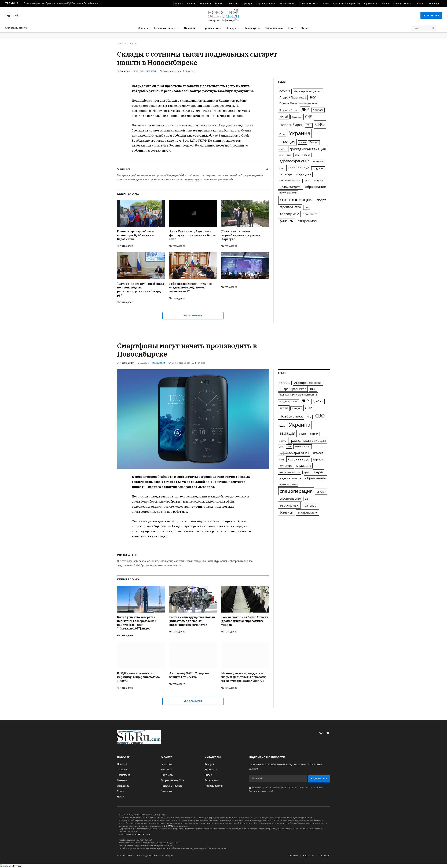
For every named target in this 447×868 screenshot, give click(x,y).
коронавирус (298, 168)
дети (281, 155)
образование (315, 187)
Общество (233, 3)
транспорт (310, 214)
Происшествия (212, 28)
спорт (321, 200)
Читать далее (125, 246)
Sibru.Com (125, 71)
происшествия (288, 192)
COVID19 (284, 91)
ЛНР (308, 116)
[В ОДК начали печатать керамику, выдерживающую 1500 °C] (141, 655)
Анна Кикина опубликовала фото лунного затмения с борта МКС (192, 235)
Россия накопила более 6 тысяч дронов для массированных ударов (244, 621)
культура (286, 174)
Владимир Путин (288, 110)
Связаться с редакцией (261, 791)
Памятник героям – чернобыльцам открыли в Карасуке (240, 235)
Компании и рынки (309, 3)
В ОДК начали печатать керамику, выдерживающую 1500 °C (138, 677)
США (282, 134)
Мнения (219, 3)
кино (281, 168)
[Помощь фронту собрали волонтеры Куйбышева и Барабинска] (141, 213)
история (318, 161)
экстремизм (307, 221)
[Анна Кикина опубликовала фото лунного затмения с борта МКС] (193, 213)
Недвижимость (287, 3)
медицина (303, 174)
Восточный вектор (402, 3)
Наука (420, 3)
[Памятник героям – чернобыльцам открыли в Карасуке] (245, 213)
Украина (299, 133)
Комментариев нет (172, 71)
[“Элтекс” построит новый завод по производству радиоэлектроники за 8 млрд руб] (141, 265)
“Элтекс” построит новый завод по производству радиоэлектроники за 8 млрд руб (140, 289)
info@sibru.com (142, 834)
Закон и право (274, 28)
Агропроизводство (307, 91)
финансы (287, 221)
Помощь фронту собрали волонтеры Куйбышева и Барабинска (61, 3)
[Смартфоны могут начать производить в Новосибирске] (193, 419)
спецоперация (296, 199)
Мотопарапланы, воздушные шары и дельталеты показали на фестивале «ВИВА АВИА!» (243, 677)
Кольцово (296, 117)
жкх (289, 155)
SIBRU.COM (169, 826)
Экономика (205, 3)
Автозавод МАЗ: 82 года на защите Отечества (189, 675)
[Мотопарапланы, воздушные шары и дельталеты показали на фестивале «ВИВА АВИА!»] (245, 655)
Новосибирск (291, 125)
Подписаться (431, 15)
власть (282, 150)
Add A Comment (193, 315)
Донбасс (318, 110)
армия (302, 142)
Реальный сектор (164, 28)
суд (306, 207)
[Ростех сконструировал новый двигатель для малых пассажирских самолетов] (193, 599)
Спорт (292, 28)
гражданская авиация (308, 149)
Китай (284, 116)
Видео (385, 3)
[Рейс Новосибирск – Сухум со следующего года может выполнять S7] (193, 265)
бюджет (314, 142)
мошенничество (289, 180)
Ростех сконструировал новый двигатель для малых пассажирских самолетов (192, 621)
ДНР (305, 110)
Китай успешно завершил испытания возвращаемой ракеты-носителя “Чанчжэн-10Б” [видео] (136, 622)
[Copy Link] (104, 110)
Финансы (178, 3)
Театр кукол (252, 28)
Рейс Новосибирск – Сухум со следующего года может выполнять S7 (190, 287)
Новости (143, 28)
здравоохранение (294, 161)
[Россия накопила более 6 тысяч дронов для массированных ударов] (245, 599)
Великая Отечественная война (298, 103)
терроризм (289, 214)
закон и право (302, 155)
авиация (287, 142)
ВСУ (313, 97)
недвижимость (290, 187)
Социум (191, 3)
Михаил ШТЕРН (127, 362)
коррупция (318, 168)
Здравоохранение (265, 3)
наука (318, 180)
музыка (307, 181)
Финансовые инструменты (346, 3)
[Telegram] (104, 102)
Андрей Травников (293, 97)
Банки (326, 3)
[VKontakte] (104, 94)
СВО (320, 124)
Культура (247, 3)
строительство (290, 207)
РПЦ (309, 125)
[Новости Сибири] (223, 15)
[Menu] (440, 28)
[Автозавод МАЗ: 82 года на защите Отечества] (193, 655)
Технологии (433, 3)
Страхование (371, 3)
